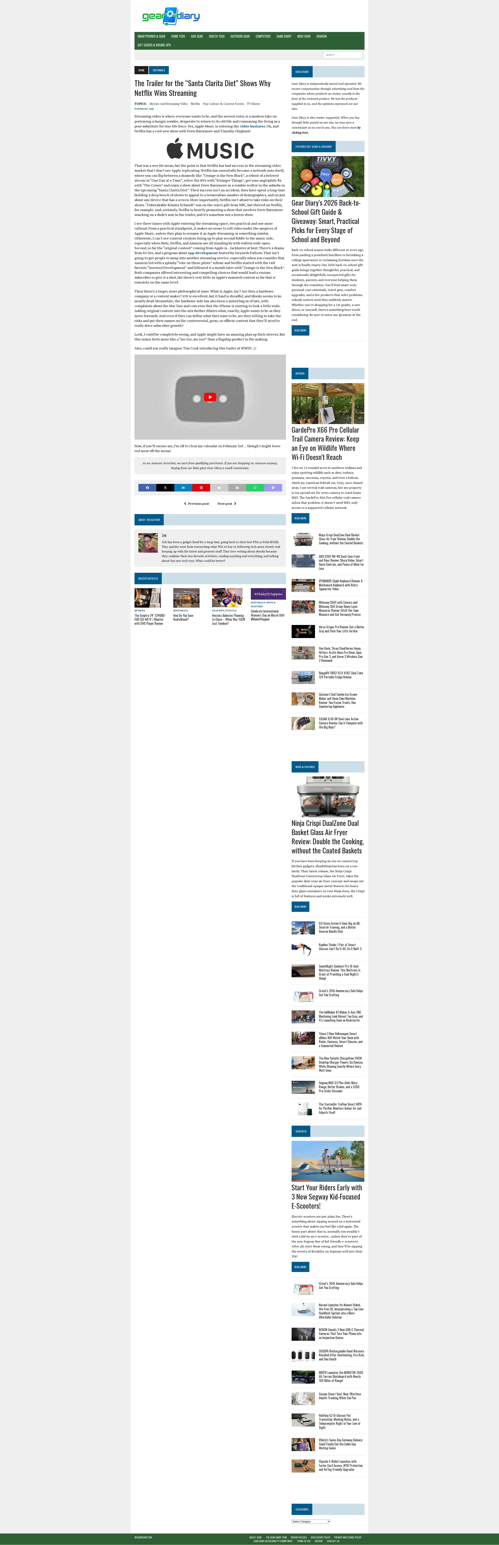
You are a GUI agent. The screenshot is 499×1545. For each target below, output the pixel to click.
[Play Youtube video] (210, 397)
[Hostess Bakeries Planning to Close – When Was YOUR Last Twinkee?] (227, 605)
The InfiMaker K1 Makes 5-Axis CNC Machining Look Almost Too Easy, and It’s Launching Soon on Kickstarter (341, 1016)
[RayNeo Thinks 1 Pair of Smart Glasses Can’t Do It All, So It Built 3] (303, 953)
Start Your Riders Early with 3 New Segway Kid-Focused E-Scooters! (327, 1196)
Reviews (139, 610)
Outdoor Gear (240, 36)
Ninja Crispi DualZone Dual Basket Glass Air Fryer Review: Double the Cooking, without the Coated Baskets (341, 539)
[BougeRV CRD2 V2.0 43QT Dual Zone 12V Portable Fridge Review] (303, 681)
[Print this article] (237, 487)
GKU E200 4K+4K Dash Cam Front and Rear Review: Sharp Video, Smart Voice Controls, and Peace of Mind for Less (341, 562)
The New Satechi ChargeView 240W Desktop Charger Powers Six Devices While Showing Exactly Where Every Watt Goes (341, 1064)
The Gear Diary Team (276, 1537)
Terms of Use (304, 1541)
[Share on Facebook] (147, 487)
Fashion (322, 36)
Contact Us (333, 1541)
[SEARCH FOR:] (343, 54)
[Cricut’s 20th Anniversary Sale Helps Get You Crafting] (303, 999)
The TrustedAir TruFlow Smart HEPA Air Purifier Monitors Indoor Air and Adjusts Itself (340, 1108)
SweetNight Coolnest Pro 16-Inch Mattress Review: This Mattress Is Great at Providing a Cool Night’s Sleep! (339, 972)
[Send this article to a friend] (219, 487)
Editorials (180, 610)
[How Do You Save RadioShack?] (186, 605)
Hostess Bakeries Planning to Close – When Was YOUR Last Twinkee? (228, 619)
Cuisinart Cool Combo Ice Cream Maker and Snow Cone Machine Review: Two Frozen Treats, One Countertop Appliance (338, 700)
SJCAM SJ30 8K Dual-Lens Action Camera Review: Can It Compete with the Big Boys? (341, 723)
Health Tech (217, 36)
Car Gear (197, 36)
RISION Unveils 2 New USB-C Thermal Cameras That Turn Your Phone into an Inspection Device (341, 1333)
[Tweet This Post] (165, 487)
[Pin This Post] (201, 487)
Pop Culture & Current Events (223, 104)
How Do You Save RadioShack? (183, 617)
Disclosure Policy (320, 1537)
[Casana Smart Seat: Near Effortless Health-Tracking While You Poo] (303, 1402)
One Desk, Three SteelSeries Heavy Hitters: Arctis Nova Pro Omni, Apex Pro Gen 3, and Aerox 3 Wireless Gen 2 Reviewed (341, 654)
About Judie (256, 1537)
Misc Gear (304, 36)
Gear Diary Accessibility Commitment (273, 1541)
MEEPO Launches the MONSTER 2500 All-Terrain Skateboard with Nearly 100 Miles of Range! (341, 1376)
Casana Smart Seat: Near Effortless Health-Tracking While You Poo (340, 1396)
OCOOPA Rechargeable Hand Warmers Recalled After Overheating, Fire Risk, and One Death (341, 1355)
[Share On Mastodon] (273, 487)
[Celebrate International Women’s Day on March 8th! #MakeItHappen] (268, 597)
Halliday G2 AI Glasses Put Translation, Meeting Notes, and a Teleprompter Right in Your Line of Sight (339, 1421)
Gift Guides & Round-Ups (154, 45)
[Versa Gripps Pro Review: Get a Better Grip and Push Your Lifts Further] (303, 635)
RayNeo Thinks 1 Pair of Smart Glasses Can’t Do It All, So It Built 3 (340, 946)
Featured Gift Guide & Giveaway (314, 146)
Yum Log (231, 610)
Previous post (198, 503)
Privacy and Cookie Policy (347, 1537)
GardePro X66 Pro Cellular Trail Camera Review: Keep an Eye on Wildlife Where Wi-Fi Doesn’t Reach (325, 443)
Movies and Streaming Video (169, 104)
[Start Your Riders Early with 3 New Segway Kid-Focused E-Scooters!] (328, 1179)
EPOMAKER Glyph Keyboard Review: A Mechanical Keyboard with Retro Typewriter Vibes (341, 585)
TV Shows (253, 104)
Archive (319, 1541)
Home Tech (178, 36)
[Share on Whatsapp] (255, 487)
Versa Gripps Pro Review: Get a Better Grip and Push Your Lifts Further (341, 629)
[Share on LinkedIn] (183, 487)
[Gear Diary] (170, 16)
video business (252, 126)
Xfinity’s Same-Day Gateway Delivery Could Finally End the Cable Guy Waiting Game (340, 1444)
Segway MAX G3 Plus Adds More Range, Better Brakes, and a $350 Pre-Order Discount (339, 1086)
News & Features (305, 767)
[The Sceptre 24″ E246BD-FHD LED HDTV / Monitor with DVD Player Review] (147, 605)
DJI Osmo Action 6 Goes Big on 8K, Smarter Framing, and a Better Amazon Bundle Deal (339, 927)
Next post (225, 503)
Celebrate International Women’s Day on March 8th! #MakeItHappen (267, 615)
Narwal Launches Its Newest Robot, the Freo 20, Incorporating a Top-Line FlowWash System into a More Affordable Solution (341, 1311)
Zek (151, 108)
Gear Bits (218, 610)
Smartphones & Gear (151, 36)
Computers (263, 36)
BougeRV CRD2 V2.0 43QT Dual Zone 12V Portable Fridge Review (341, 675)
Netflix (195, 104)
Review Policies (299, 1537)
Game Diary (284, 36)
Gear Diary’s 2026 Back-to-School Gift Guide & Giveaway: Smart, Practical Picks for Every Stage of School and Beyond (326, 220)
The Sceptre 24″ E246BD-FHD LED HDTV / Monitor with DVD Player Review (150, 619)
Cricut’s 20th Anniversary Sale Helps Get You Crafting (341, 992)
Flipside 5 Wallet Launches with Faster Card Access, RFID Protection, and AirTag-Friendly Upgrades (341, 1465)
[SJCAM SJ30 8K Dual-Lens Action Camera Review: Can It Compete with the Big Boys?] (303, 727)
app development (203, 252)
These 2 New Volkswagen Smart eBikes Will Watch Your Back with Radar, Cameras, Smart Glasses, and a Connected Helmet (341, 1039)
